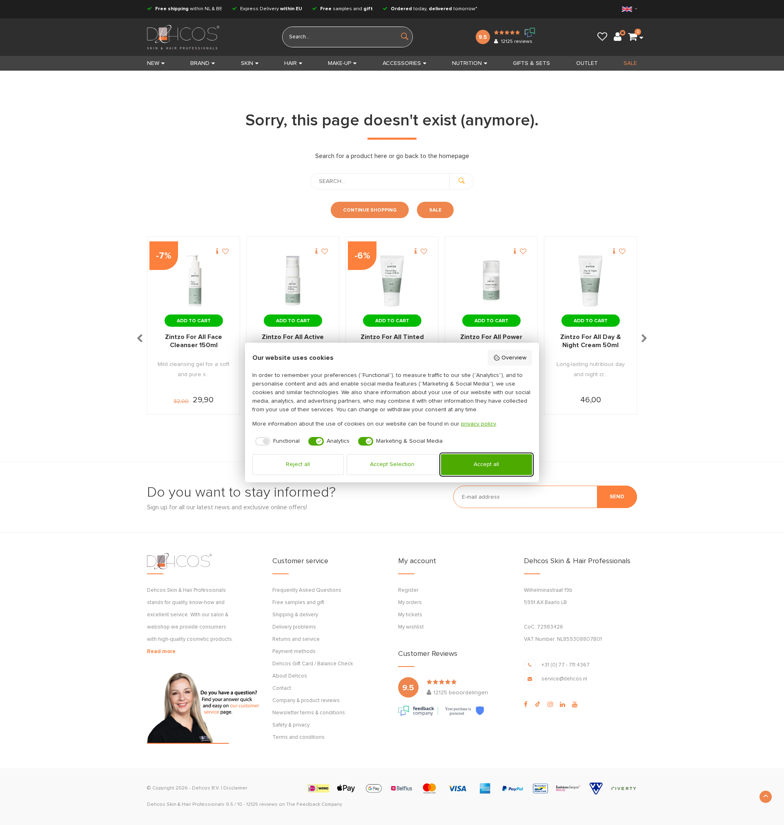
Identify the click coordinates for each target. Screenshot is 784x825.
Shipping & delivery (295, 615)
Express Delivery (270, 9)
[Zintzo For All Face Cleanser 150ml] (193, 281)
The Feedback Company (314, 804)
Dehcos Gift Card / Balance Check (312, 664)
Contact (281, 688)
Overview (513, 358)
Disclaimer (235, 788)
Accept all (486, 464)
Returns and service (296, 639)
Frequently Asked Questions (306, 590)
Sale (435, 210)
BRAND (199, 63)
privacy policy (478, 424)
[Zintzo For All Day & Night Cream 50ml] (590, 281)
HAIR (290, 63)
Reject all (298, 464)
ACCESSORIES (402, 63)
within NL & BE (188, 9)
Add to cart (194, 321)
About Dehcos (289, 676)
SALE (630, 63)
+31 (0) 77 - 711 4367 (565, 665)
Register (408, 590)
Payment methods (294, 651)
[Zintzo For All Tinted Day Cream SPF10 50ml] (392, 281)
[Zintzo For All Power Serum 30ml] (491, 281)
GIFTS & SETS (531, 63)
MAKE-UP (339, 63)
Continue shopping (369, 210)
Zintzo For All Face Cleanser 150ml (193, 341)
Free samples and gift (298, 602)
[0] (632, 37)
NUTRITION (467, 63)
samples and (346, 9)
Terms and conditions (298, 737)
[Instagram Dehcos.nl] (550, 704)
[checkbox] (276, 441)
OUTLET (587, 63)
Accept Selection (392, 464)
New (153, 63)
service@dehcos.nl (564, 679)
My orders (410, 602)
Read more (161, 651)
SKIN (247, 63)
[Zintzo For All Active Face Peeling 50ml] (293, 281)
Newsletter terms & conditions (308, 713)
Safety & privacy (291, 725)
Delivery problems (294, 627)
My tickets (410, 615)
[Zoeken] (461, 181)
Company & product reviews (306, 700)
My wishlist (411, 627)
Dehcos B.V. (206, 788)
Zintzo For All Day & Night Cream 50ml (590, 341)
